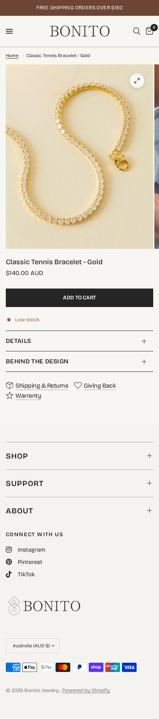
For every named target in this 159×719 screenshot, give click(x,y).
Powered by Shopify (86, 690)
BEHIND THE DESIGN (37, 361)
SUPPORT (25, 483)
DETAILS (18, 340)
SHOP (17, 456)
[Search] (136, 31)
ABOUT (19, 510)
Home (12, 55)
